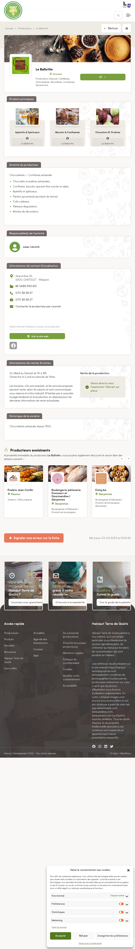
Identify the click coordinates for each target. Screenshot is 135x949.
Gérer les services (59, 927)
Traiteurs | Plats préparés (20, 499)
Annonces (10, 651)
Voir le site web (39, 336)
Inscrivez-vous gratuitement (28, 602)
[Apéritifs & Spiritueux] (27, 116)
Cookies (67, 669)
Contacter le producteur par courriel (38, 306)
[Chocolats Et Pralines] (107, 116)
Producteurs (24, 28)
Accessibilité (70, 685)
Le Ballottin (27, 143)
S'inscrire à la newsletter (70, 602)
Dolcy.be (100, 490)
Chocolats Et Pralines (107, 132)
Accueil (9, 28)
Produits (9, 639)
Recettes (9, 645)
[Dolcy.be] (111, 473)
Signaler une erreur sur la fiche (36, 538)
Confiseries (68, 81)
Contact (38, 649)
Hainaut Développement (15, 753)
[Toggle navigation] (128, 15)
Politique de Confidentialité (90, 943)
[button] (128, 869)
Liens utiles (10, 668)
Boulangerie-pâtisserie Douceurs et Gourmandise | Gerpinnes (66, 494)
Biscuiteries (56, 81)
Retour (112, 28)
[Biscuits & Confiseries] (67, 116)
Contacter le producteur (102, 77)
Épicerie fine (42, 85)
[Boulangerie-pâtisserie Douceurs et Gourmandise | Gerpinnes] (67, 473)
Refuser (83, 935)
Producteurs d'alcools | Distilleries (52, 78)
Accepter (60, 935)
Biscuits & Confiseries (67, 132)
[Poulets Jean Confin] (23, 473)
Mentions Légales (73, 653)
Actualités (39, 632)
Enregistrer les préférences (112, 935)
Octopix (113, 753)
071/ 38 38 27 (24, 292)
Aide (36, 655)
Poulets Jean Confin (20, 490)
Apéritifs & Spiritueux (27, 132)
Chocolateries (42, 81)
